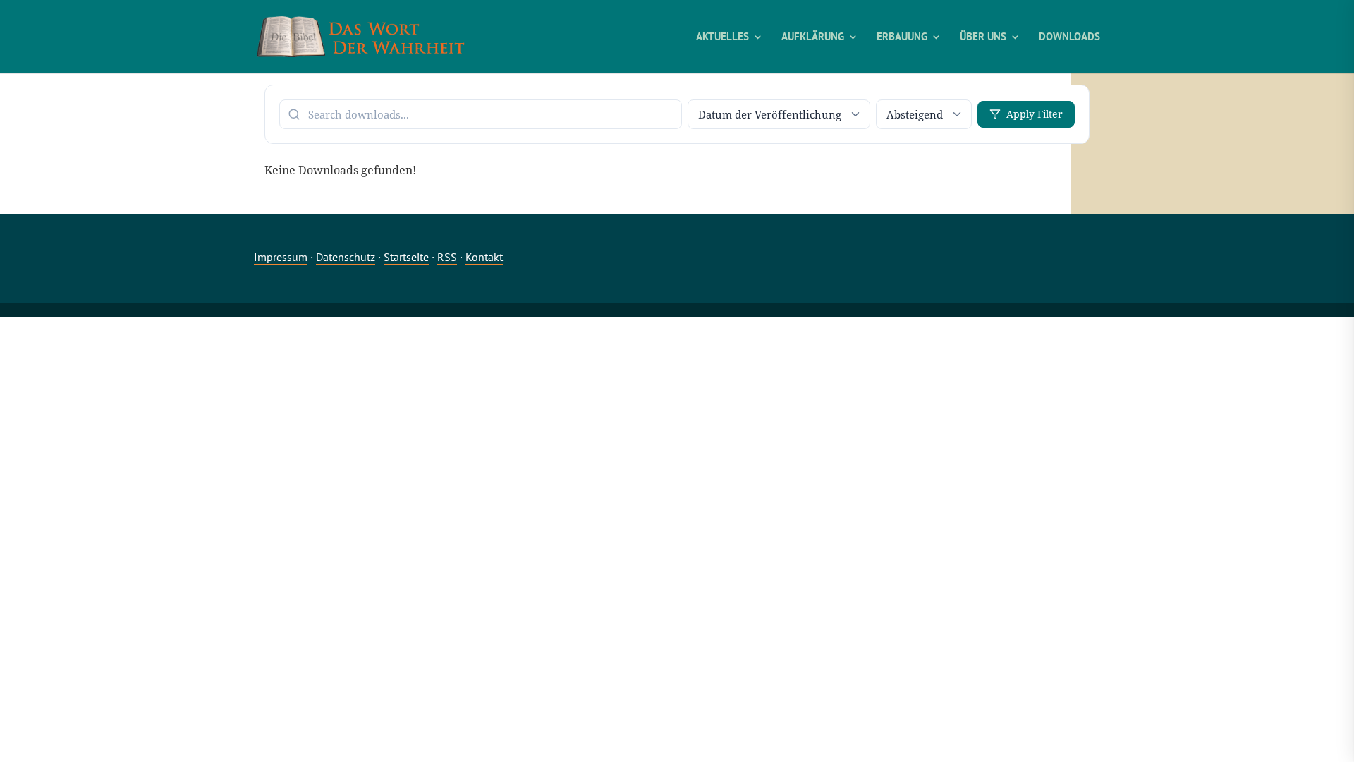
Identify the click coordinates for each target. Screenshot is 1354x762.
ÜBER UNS (983, 37)
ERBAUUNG (902, 37)
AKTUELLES (722, 37)
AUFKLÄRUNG (812, 37)
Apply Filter (1034, 114)
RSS (447, 257)
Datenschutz (345, 257)
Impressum (280, 257)
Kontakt (484, 257)
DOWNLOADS (1069, 37)
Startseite (406, 257)
